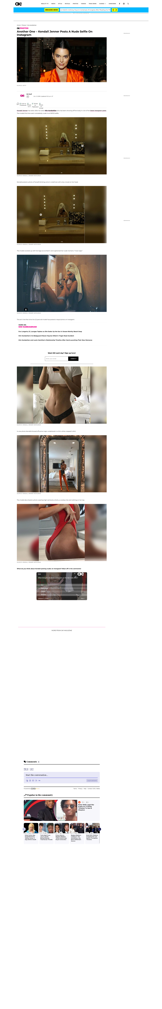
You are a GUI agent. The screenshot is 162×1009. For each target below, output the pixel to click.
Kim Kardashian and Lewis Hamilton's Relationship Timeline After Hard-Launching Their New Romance (55, 340)
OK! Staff (29, 94)
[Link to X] (128, 3)
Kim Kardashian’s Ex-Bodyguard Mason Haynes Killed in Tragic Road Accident (46, 336)
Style (60, 3)
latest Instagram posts (98, 110)
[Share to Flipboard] (35, 104)
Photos (24, 25)
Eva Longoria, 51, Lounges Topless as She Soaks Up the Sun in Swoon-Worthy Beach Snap (50, 331)
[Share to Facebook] (23, 104)
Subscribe (112, 3)
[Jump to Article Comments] (18, 104)
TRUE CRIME (92, 3)
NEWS (53, 3)
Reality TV (45, 3)
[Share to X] (29, 104)
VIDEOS (83, 3)
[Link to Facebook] (119, 3)
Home (19, 25)
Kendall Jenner (22, 110)
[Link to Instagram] (124, 3)
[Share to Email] (41, 104)
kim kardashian (31, 25)
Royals (67, 3)
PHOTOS (75, 3)
